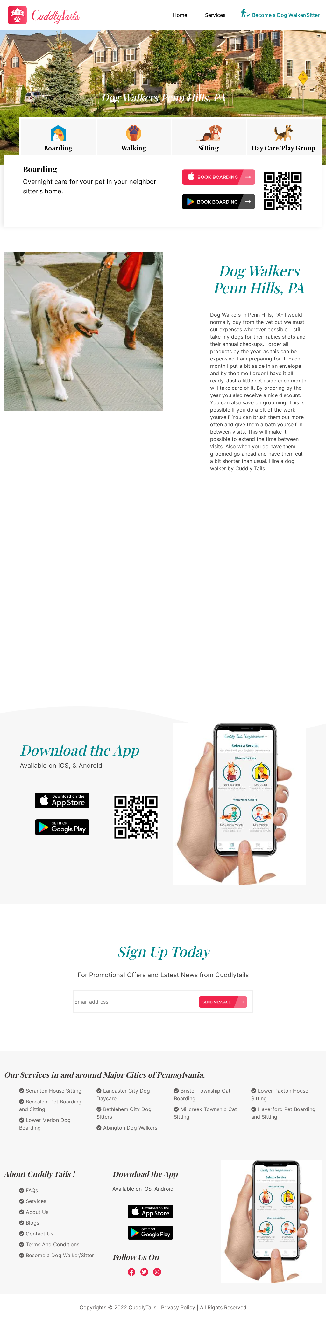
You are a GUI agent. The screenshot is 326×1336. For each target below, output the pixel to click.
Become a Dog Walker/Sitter (286, 15)
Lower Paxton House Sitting (279, 1095)
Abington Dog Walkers (129, 1127)
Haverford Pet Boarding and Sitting (283, 1113)
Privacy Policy (178, 1307)
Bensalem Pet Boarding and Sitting (50, 1105)
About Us (36, 1212)
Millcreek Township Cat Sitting (205, 1113)
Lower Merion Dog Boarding (45, 1124)
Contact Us (38, 1233)
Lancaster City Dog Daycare (123, 1095)
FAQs (31, 1190)
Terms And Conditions (51, 1244)
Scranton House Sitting (53, 1091)
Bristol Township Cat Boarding (202, 1095)
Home (181, 14)
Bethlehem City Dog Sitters (124, 1113)
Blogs (31, 1223)
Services (215, 15)
